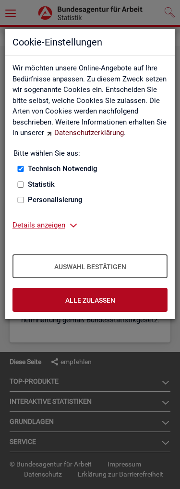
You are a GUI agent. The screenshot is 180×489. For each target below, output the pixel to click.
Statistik (41, 184)
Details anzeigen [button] (38, 225)
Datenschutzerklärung (89, 132)
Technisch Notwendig (62, 168)
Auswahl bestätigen (90, 267)
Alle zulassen (90, 300)
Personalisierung (55, 199)
